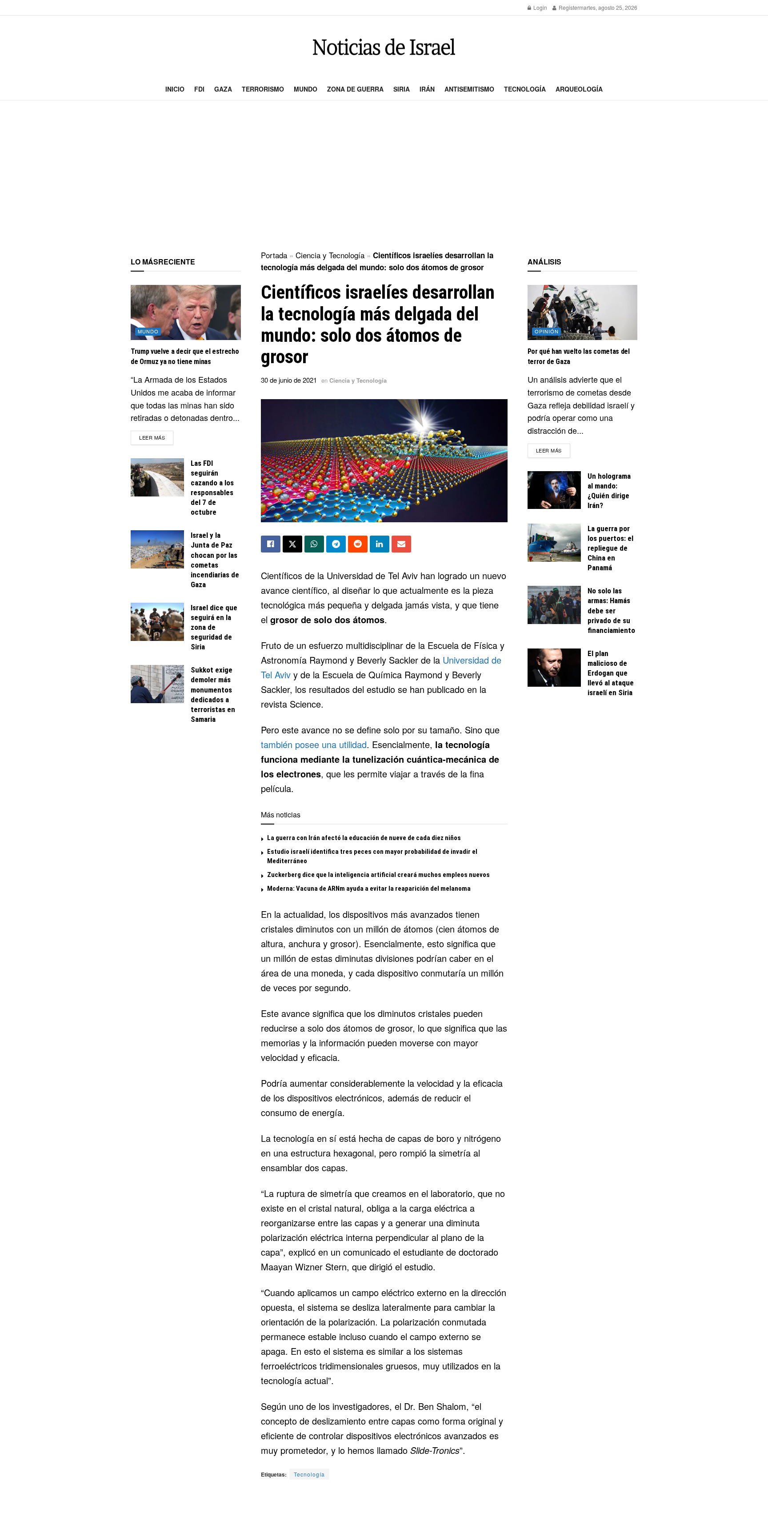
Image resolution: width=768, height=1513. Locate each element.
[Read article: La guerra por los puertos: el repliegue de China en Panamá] (554, 543)
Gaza (223, 88)
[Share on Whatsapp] (314, 544)
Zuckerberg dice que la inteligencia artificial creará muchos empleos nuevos (378, 875)
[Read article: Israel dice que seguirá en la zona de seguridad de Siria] (157, 622)
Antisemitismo (469, 88)
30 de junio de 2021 (289, 379)
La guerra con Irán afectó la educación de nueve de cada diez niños (364, 838)
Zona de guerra (355, 88)
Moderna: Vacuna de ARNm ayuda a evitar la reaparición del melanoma (369, 889)
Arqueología (579, 88)
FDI (199, 88)
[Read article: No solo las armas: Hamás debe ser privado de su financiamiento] (554, 605)
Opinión (547, 331)
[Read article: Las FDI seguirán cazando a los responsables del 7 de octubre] (157, 477)
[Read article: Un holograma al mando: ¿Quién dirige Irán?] (554, 490)
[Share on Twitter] (292, 544)
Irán (427, 88)
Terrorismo (263, 88)
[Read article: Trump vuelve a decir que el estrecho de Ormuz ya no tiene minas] (186, 312)
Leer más (156, 437)
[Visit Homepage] (384, 47)
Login (539, 7)
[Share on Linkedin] (379, 544)
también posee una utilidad (314, 744)
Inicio (174, 88)
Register (568, 7)
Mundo (305, 88)
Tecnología (525, 88)
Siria (401, 88)
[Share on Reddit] (358, 544)
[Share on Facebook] (270, 544)
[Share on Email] (401, 544)
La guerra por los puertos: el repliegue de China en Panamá (610, 548)
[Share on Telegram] (336, 544)
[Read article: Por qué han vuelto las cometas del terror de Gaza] (583, 312)
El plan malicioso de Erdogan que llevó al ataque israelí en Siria (611, 673)
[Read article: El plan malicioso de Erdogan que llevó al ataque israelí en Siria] (554, 667)
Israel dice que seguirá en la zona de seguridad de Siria (214, 627)
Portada (274, 254)
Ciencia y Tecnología (330, 254)
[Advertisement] (384, 176)
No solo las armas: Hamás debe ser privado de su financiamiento (611, 610)
